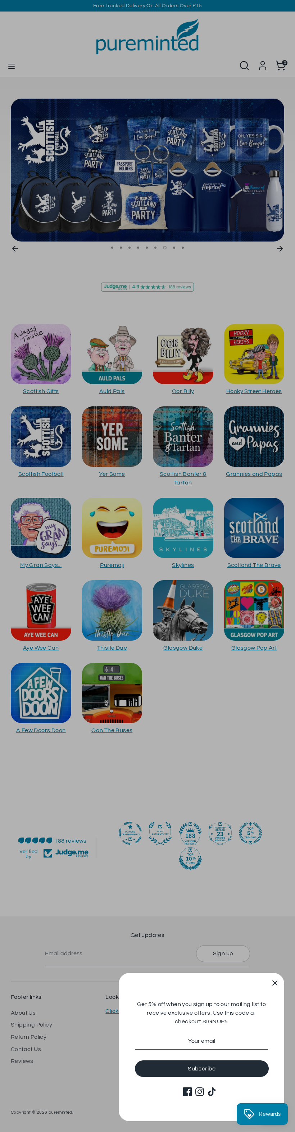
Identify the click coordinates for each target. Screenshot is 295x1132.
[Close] (275, 982)
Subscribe (202, 1069)
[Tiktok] (212, 1091)
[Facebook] (187, 1091)
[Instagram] (199, 1091)
